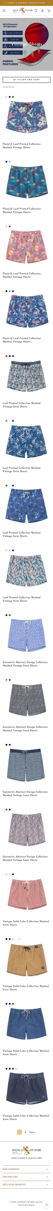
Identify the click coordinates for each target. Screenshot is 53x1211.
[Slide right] (47, 3)
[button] (36, 10)
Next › (32, 1132)
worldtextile (22, 1202)
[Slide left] (5, 3)
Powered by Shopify (26, 1205)
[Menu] (4, 10)
